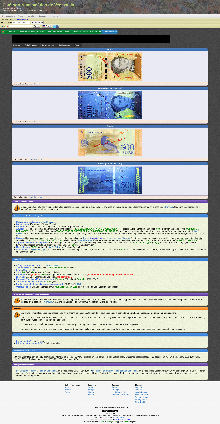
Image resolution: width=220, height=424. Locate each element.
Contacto (169, 207)
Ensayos (43, 16)
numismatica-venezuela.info (35, 10)
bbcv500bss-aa (48, 222)
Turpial (86, 238)
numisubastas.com (36, 84)
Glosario (91, 392)
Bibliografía (92, 390)
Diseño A (36, 249)
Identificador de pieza (119, 392)
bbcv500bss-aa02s (49, 265)
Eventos (91, 395)
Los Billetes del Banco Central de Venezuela (36, 371)
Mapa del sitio (140, 402)
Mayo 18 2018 (29, 270)
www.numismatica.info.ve (13, 10)
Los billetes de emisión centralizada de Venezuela (115, 371)
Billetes (21, 16)
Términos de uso (141, 397)
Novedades (139, 387)
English (48, 26)
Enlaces (91, 387)
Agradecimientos (141, 392)
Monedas (32, 16)
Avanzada (39, 22)
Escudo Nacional (84, 240)
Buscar (114, 387)
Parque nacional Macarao (118, 238)
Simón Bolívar (54, 247)
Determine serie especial (121, 395)
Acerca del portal (141, 395)
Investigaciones (141, 400)
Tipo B (44, 249)
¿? (79, 284)
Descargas (116, 390)
